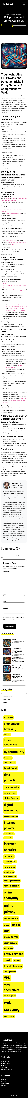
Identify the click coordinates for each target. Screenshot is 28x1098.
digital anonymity (10, 793)
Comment (6, 571)
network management (10, 876)
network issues (9, 872)
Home (7, 14)
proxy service (8, 948)
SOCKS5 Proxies (5, 1065)
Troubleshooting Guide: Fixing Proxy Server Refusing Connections (17, 677)
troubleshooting (13, 966)
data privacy (10, 768)
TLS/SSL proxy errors (18, 640)
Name (5, 594)
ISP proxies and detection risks (16, 666)
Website (5, 608)
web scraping (11, 1006)
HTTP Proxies (5, 1061)
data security (11, 787)
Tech (4, 702)
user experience (10, 972)
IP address (9, 856)
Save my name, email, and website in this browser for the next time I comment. (13, 620)
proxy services (13, 954)
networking (9, 867)
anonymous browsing (12, 726)
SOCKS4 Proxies (5, 1063)
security (7, 960)
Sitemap (3, 1085)
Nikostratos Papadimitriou (19, 25)
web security (9, 1016)
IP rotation (8, 862)
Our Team (3, 1081)
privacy (7, 925)
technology (17, 960)
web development (10, 996)
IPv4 (15, 862)
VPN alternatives (11, 987)
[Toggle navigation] (24, 3)
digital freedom (11, 798)
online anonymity (11, 895)
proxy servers (10, 943)
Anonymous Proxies (6, 1069)
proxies (16, 924)
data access (8, 758)
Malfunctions (19, 14)
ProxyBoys (7, 3)
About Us (3, 1079)
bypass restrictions (10, 742)
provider (5, 699)
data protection (11, 777)
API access (7, 735)
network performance (12, 881)
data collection (9, 762)
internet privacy (9, 825)
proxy (6, 931)
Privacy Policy (5, 1083)
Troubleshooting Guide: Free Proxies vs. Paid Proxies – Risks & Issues (17, 651)
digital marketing (11, 807)
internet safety (8, 838)
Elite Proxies (4, 1067)
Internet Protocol (9, 833)
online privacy (9, 909)
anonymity (8, 717)
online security (11, 918)
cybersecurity (14, 752)
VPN (7, 977)
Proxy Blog (12, 14)
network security (11, 886)
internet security (10, 847)
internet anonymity (11, 817)
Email (5, 601)
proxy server (11, 936)
